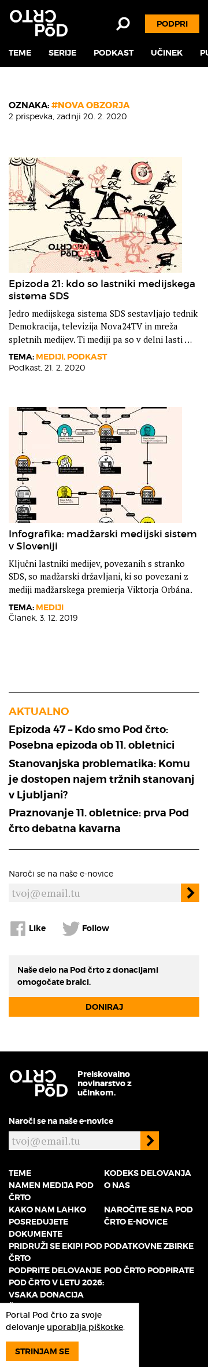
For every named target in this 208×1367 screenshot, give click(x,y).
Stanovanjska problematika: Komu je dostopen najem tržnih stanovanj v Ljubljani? (102, 779)
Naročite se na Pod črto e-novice (148, 1215)
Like (36, 927)
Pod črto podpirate (149, 1270)
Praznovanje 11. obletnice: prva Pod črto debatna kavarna (99, 820)
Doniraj (104, 1007)
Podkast (113, 52)
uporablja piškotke (85, 1327)
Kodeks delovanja (147, 1173)
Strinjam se (42, 1351)
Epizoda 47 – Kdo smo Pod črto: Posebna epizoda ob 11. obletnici (91, 737)
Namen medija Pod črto (51, 1191)
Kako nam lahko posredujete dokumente (47, 1221)
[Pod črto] (39, 23)
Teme (20, 52)
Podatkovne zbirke (149, 1246)
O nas (117, 1185)
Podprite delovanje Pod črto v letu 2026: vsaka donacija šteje (56, 1288)
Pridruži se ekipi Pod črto (55, 1252)
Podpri (172, 24)
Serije (62, 52)
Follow (94, 927)
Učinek (167, 52)
